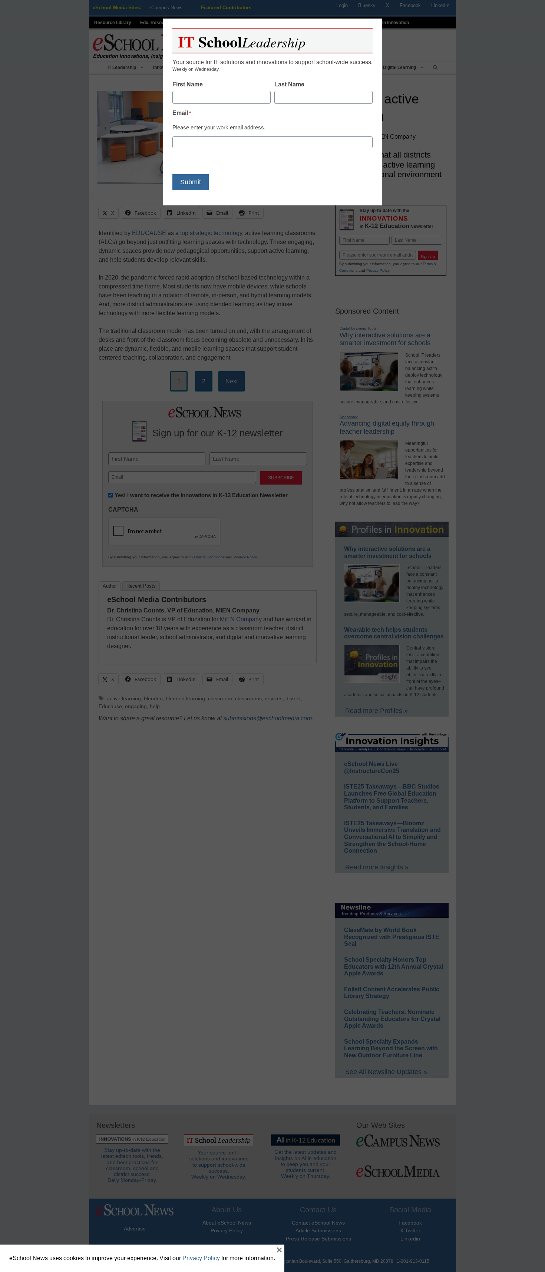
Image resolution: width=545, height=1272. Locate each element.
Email (181, 113)
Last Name (289, 84)
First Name (187, 84)
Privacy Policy (201, 1258)
